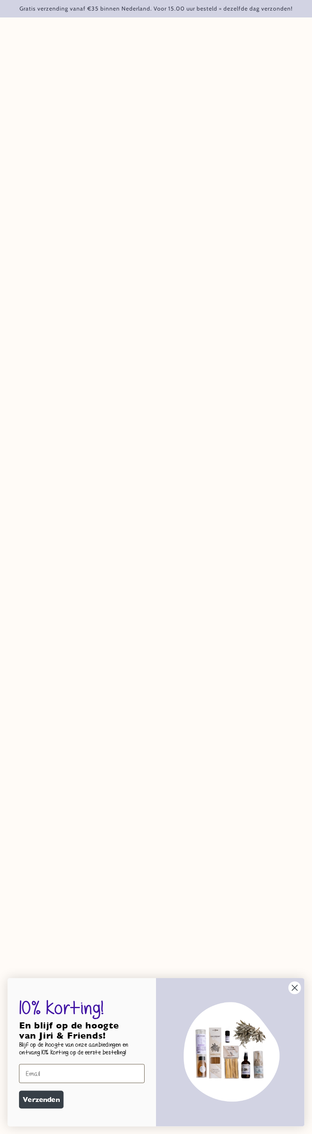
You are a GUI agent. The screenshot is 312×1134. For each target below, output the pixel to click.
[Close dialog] (294, 987)
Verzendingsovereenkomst (156, 965)
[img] (29, 960)
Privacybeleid (135, 954)
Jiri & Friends (206, 108)
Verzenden (41, 1099)
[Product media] (156, 520)
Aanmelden (217, 903)
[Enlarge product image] (96, 143)
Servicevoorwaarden (147, 944)
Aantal (196, 154)
